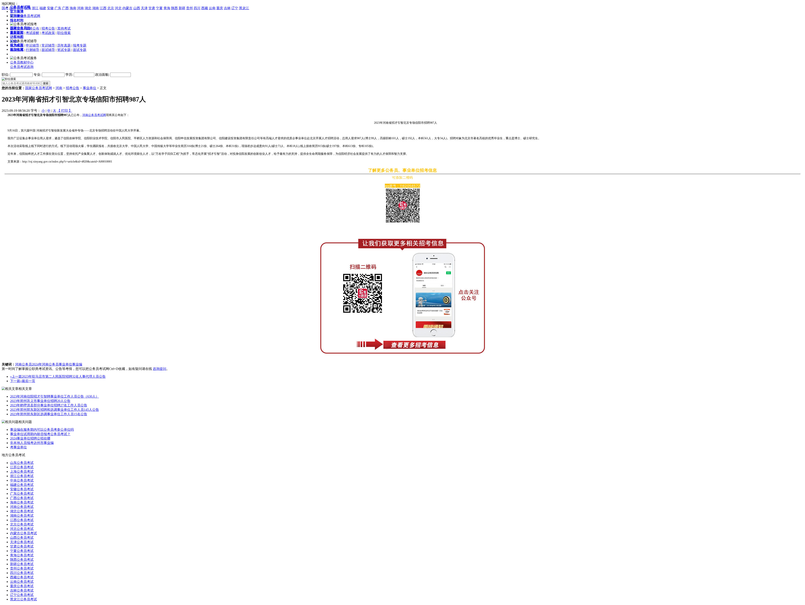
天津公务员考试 (22, 542)
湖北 (88, 8)
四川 (197, 8)
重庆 (219, 8)
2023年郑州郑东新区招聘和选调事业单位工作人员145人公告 (54, 409)
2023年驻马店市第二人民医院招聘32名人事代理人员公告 (64, 376)
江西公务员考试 (22, 520)
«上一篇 (16, 376)
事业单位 (89, 88)
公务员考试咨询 (22, 67)
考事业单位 (18, 447)
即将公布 (32, 28)
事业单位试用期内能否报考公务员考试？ (40, 434)
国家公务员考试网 (38, 88)
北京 (110, 8)
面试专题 (79, 50)
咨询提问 (159, 369)
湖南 (95, 8)
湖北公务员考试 (22, 511)
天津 (144, 8)
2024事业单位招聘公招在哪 (30, 438)
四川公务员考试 (22, 573)
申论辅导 (32, 45)
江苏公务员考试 (22, 467)
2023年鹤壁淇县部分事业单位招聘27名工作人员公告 (48, 405)
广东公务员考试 (22, 493)
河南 (80, 8)
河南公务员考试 (22, 507)
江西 (103, 8)
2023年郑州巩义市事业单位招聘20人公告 (40, 401)
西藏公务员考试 (22, 577)
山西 (136, 8)
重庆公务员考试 (22, 586)
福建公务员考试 (22, 485)
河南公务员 (23, 364)
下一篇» (16, 381)
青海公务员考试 (22, 555)
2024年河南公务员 (45, 364)
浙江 (35, 8)
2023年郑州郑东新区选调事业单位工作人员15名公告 (48, 414)
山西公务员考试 (22, 537)
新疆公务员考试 (22, 564)
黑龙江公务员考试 (23, 599)
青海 (167, 8)
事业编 (77, 364)
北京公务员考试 (22, 524)
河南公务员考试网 (94, 115)
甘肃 (151, 8)
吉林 (227, 8)
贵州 (189, 8)
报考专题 (79, 45)
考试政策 (48, 33)
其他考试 (64, 28)
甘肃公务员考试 (22, 546)
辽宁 (234, 8)
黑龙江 (244, 8)
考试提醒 (32, 33)
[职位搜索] (9, 79)
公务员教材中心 (22, 62)
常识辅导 (48, 45)
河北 (118, 8)
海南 (73, 8)
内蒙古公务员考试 (23, 533)
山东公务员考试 (22, 462)
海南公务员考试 (22, 502)
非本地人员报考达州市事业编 (32, 443)
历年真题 (64, 45)
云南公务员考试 (22, 581)
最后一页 (28, 381)
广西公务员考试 (22, 498)
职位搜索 (64, 33)
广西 (65, 8)
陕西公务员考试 (22, 559)
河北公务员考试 (22, 529)
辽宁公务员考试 (22, 595)
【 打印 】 (64, 110)
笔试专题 (64, 50)
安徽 (50, 8)
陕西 (174, 8)
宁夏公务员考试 (22, 551)
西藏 (204, 8)
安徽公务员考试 (22, 489)
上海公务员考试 (22, 471)
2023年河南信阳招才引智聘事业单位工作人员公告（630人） (54, 396)
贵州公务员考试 (22, 568)
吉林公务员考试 (22, 590)
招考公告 (48, 28)
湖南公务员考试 (22, 515)
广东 (58, 8)
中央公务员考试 (22, 480)
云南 (212, 8)
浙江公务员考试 (22, 476)
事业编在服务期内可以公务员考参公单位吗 (42, 429)
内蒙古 (127, 8)
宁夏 (159, 8)
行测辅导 (32, 50)
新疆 (182, 8)
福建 (42, 8)
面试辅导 (48, 50)
